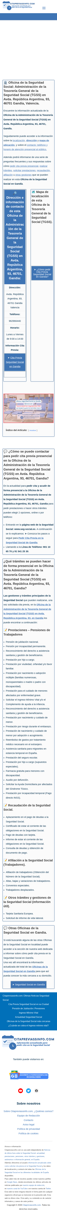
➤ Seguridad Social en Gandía (28, 984)
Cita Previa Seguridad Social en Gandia (15, 362)
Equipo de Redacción (28, 1115)
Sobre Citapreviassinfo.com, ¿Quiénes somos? (28, 1111)
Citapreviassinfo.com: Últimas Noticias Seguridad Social (26, 998)
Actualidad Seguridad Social (28, 1017)
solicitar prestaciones (24, 170)
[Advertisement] (28, 49)
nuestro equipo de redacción (33, 1185)
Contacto (28, 1120)
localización (19, 140)
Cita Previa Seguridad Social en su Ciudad (28, 1004)
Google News (12, 1182)
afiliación (8, 175)
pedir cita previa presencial (24, 166)
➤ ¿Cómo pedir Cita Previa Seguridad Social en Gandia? (42, 273)
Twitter (48, 1189)
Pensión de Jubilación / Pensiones (28, 1008)
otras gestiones (23, 175)
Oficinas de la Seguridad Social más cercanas (28, 1021)
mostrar (33, 430)
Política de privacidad (28, 1129)
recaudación (43, 170)
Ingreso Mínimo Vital (28, 1013)
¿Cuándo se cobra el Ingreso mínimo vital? (28, 1025)
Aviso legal (28, 1124)
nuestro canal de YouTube (17, 1189)
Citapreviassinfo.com (32, 1205)
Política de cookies (28, 1133)
